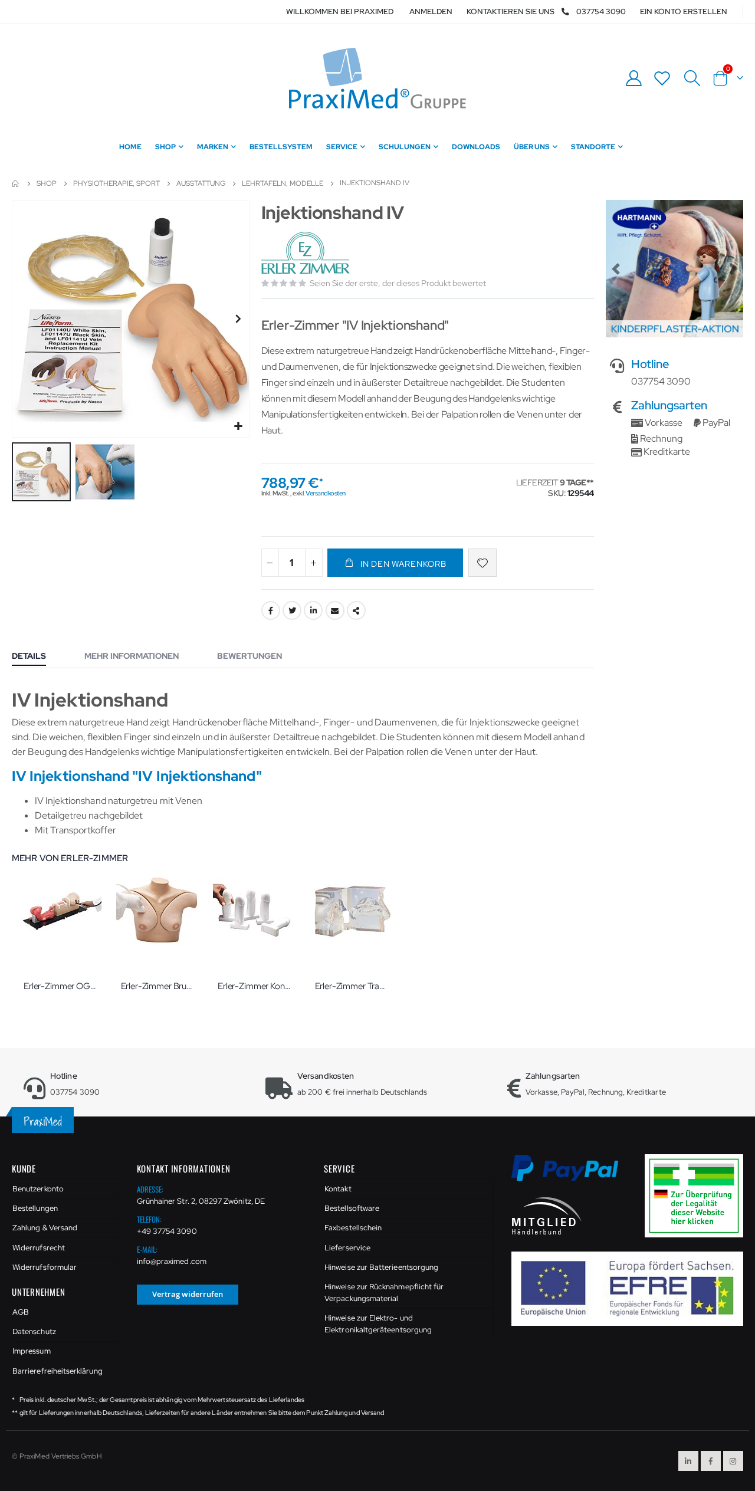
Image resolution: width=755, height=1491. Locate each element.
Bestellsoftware (351, 1208)
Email (335, 610)
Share (356, 610)
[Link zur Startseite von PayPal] (572, 1175)
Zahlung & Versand (44, 1228)
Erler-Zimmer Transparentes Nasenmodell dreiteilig (352, 986)
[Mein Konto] (633, 78)
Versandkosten (326, 493)
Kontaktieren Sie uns (510, 11)
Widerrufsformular (44, 1267)
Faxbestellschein (353, 1228)
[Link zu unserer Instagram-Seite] (733, 1461)
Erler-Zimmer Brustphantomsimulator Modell (158, 986)
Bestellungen (35, 1208)
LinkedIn (313, 610)
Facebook (270, 610)
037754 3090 (601, 11)
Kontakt (337, 1189)
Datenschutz (34, 1331)
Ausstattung (200, 183)
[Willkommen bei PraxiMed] (377, 78)
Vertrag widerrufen (187, 1294)
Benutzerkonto (38, 1189)
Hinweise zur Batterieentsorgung (381, 1267)
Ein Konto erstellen (683, 11)
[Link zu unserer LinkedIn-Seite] (688, 1461)
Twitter (292, 610)
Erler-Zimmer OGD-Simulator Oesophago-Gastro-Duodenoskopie (60, 986)
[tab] (38, 657)
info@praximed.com (171, 1261)
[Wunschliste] (662, 78)
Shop (47, 183)
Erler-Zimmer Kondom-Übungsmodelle (254, 986)
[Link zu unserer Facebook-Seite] (711, 1461)
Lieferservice (347, 1248)
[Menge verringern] (270, 563)
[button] (238, 426)
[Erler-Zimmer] (307, 253)
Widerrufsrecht (38, 1248)
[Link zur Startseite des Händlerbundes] (546, 1215)
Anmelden (430, 11)
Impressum (31, 1351)
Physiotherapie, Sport (116, 183)
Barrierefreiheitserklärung (57, 1371)
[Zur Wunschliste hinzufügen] (482, 563)
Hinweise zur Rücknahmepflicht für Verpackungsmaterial (384, 1292)
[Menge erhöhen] (314, 563)
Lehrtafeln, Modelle (282, 183)
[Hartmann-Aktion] (674, 268)
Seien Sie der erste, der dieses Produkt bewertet (398, 283)
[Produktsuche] (692, 78)
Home (16, 183)
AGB (20, 1312)
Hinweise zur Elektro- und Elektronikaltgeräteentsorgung (378, 1324)
